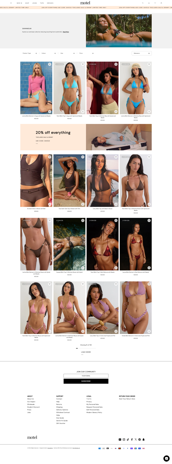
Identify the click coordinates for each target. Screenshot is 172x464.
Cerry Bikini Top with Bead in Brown (102, 208)
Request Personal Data (94, 407)
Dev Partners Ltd (76, 448)
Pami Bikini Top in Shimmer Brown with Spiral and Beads (135, 209)
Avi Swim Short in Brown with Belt (36, 208)
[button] (49, 64)
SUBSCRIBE (86, 381)
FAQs (58, 415)
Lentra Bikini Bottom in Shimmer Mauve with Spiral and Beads (69, 336)
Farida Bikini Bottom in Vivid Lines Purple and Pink (136, 336)
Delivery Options (62, 410)
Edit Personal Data (92, 410)
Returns (59, 404)
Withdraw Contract (63, 412)
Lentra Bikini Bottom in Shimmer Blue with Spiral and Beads (135, 116)
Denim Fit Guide (62, 421)
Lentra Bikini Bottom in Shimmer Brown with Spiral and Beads (36, 273)
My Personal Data (92, 404)
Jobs (29, 412)
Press (29, 410)
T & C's (88, 399)
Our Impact (31, 402)
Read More (66, 32)
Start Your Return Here (127, 399)
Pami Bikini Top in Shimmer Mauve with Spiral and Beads (36, 336)
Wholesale (31, 404)
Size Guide (60, 418)
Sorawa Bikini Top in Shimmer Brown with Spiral (69, 272)
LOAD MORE (86, 352)
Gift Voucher (60, 423)
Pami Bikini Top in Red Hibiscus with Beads (102, 272)
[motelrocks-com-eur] (85, 3)
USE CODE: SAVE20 (43, 141)
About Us (30, 399)
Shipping (59, 407)
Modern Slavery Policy (94, 412)
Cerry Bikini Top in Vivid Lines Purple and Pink (102, 336)
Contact (59, 399)
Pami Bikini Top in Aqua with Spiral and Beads (69, 116)
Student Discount (33, 407)
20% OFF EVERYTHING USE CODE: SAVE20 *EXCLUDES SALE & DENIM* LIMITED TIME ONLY (95, 7)
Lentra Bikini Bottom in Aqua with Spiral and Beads (36, 116)
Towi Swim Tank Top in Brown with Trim (69, 208)
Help (57, 402)
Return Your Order (127, 396)
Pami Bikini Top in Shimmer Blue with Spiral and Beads (102, 116)
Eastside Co (50, 448)
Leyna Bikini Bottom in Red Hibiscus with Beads (136, 272)
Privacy (89, 402)
